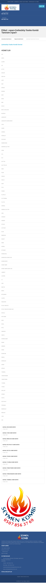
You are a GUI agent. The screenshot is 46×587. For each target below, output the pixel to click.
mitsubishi (3, 294)
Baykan (3, 87)
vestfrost (3, 401)
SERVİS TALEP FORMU (24, 1)
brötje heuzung (5, 109)
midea (2, 290)
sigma (2, 349)
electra (3, 161)
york (2, 416)
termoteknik (4, 379)
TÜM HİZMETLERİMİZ (5, 548)
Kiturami (3, 250)
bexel (2, 98)
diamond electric (5, 146)
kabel (2, 242)
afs (2, 54)
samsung (3, 331)
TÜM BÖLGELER (32, 1)
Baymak (3, 91)
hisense (3, 220)
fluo (2, 187)
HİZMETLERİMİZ (10, 1)
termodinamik (4, 375)
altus (2, 69)
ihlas (2, 231)
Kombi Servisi (4, 261)
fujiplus (3, 194)
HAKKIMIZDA (16, 1)
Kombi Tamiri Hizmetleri (6, 268)
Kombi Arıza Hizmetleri (6, 257)
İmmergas (3, 235)
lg (2, 279)
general (3, 205)
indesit (3, 239)
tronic (3, 386)
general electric (5, 209)
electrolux (4, 165)
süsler (3, 368)
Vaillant (3, 390)
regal (2, 324)
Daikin (2, 128)
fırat (2, 183)
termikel (3, 372)
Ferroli (3, 176)
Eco (2, 157)
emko (2, 168)
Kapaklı (3, 246)
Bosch (2, 106)
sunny (2, 364)
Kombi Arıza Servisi (5, 549)
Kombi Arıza (4, 253)
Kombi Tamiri (4, 264)
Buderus (3, 113)
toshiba (3, 383)
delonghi (3, 139)
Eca (2, 154)
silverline (3, 353)
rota (2, 327)
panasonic (3, 301)
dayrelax (3, 135)
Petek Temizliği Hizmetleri (7, 309)
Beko (2, 95)
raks (2, 320)
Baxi (2, 83)
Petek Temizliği (4, 305)
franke (3, 191)
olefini (3, 298)
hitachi (3, 224)
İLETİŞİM (37, 1)
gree (2, 213)
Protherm (3, 316)
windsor (3, 412)
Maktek (3, 287)
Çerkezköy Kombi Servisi (6, 120)
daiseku (3, 131)
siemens (3, 346)
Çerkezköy (3, 117)
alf (2, 65)
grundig (3, 216)
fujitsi (3, 202)
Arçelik (3, 72)
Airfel (2, 58)
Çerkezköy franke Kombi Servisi (11, 44)
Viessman (3, 405)
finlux (2, 179)
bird (2, 102)
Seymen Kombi (4, 338)
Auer (2, 80)
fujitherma (4, 198)
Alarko (3, 61)
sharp (2, 342)
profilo (3, 312)
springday (3, 360)
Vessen (3, 394)
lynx (2, 283)
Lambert (3, 272)
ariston (3, 76)
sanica (2, 335)
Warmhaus (3, 408)
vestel (3, 397)
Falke (2, 172)
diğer (2, 150)
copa (2, 124)
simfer (2, 357)
